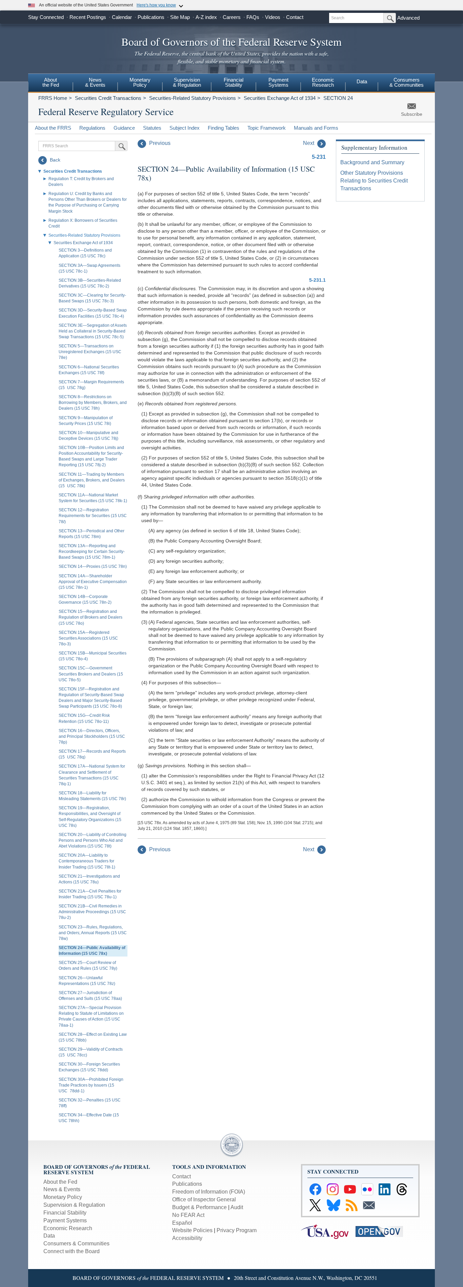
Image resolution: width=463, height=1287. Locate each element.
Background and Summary (372, 162)
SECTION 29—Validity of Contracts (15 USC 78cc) (91, 1052)
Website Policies (192, 1230)
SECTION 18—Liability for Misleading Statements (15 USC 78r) (92, 796)
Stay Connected (46, 17)
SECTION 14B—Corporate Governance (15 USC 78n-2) (85, 599)
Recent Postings (87, 17)
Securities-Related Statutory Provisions (192, 98)
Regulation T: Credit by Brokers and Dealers (81, 181)
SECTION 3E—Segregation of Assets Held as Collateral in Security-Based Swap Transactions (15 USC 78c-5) (93, 331)
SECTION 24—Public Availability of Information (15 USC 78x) (92, 950)
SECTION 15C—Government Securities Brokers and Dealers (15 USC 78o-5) (91, 674)
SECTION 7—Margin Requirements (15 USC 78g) (91, 385)
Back (54, 160)
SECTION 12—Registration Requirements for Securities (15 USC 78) (93, 516)
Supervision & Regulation (187, 82)
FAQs (252, 17)
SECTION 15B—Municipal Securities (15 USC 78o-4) (92, 656)
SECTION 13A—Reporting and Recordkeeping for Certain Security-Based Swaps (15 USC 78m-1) (92, 551)
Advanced (408, 18)
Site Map (180, 17)
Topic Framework (266, 128)
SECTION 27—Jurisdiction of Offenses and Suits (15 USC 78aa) (90, 995)
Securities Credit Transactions (108, 98)
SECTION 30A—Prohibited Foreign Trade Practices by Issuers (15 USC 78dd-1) (91, 1085)
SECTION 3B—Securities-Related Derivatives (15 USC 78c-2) (90, 283)
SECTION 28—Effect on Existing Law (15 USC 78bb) (93, 1037)
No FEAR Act (188, 1215)
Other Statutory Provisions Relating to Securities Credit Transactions (374, 180)
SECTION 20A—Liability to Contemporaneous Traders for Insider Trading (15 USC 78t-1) (87, 861)
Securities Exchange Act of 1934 (280, 98)
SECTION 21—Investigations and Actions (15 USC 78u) (89, 879)
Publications (151, 17)
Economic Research (323, 82)
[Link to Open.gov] (382, 1231)
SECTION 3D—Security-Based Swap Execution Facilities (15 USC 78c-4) (93, 313)
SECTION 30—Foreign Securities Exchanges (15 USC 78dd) (89, 1067)
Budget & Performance (199, 1207)
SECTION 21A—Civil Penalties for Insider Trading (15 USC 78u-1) (90, 894)
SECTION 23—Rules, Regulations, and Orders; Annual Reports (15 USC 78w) (93, 933)
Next (309, 143)
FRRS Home (52, 98)
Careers (232, 17)
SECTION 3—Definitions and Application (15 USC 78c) (85, 253)
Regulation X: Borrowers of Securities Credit (82, 223)
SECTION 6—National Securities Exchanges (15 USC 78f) (89, 370)
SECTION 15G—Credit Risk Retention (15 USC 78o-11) (84, 718)
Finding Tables (223, 128)
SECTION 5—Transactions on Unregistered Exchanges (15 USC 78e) (90, 352)
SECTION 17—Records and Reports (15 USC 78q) (92, 754)
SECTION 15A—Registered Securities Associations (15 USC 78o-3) (88, 638)
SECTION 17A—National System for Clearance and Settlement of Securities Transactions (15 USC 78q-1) (92, 775)
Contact (294, 17)
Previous (159, 143)
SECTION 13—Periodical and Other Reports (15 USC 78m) (91, 534)
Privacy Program (237, 1230)
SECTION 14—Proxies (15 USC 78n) (93, 566)
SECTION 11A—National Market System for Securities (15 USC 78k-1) (93, 498)
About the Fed (50, 82)
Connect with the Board (71, 1251)
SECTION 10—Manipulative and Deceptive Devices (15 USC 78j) (88, 435)
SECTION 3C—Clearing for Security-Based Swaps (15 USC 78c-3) (92, 298)
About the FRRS (53, 128)
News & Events (95, 82)
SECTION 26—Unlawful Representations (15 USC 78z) (87, 980)
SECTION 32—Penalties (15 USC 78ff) (90, 1103)
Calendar (122, 17)
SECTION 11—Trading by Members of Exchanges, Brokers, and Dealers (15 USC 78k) (92, 480)
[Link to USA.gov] (328, 1231)
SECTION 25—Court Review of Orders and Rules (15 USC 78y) (88, 965)
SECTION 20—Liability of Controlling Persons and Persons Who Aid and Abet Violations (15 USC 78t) (92, 840)
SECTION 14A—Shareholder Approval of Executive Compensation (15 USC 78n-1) (93, 582)
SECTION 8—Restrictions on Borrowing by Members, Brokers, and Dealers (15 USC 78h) (93, 402)
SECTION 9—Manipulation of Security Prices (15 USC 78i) (86, 420)
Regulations (92, 128)
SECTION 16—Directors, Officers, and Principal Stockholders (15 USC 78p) (92, 736)
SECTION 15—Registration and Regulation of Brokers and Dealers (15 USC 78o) (90, 617)
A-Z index (206, 17)
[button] (39, 171)
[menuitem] (50, 83)
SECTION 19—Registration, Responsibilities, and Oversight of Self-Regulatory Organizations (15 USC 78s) (90, 817)
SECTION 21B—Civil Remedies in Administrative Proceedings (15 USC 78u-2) (92, 912)
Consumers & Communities (406, 82)
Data (362, 81)
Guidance (124, 128)
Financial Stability (233, 82)
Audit (236, 1207)
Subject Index (184, 128)
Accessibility (187, 1238)
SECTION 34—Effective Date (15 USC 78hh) (89, 1118)
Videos (272, 17)
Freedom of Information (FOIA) (208, 1192)
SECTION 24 (338, 98)
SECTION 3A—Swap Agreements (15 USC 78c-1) (89, 268)
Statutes (152, 128)
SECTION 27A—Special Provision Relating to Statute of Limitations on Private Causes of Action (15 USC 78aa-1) (91, 1016)
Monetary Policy (139, 82)
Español (182, 1223)
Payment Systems (278, 82)
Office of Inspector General (204, 1199)
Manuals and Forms (316, 128)
